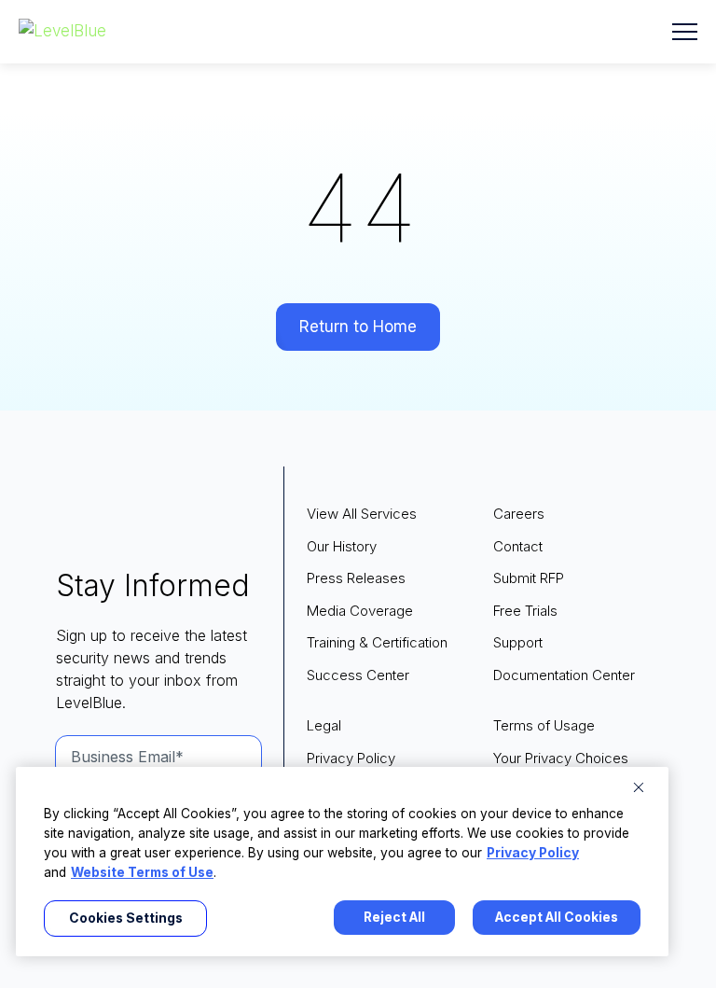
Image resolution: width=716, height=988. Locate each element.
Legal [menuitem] (324, 725)
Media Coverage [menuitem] (360, 610)
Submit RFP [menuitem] (528, 578)
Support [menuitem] (518, 642)
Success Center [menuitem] (358, 675)
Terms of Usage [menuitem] (544, 725)
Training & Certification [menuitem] (377, 642)
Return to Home (358, 326)
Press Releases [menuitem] (356, 578)
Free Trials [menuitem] (525, 610)
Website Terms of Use (142, 872)
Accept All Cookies (556, 917)
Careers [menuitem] (518, 513)
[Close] (638, 787)
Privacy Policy (533, 852)
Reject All (394, 917)
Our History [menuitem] (342, 546)
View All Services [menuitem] (362, 513)
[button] (684, 31)
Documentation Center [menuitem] (564, 675)
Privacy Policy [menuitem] (351, 758)
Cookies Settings (126, 918)
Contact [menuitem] (518, 546)
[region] (342, 861)
